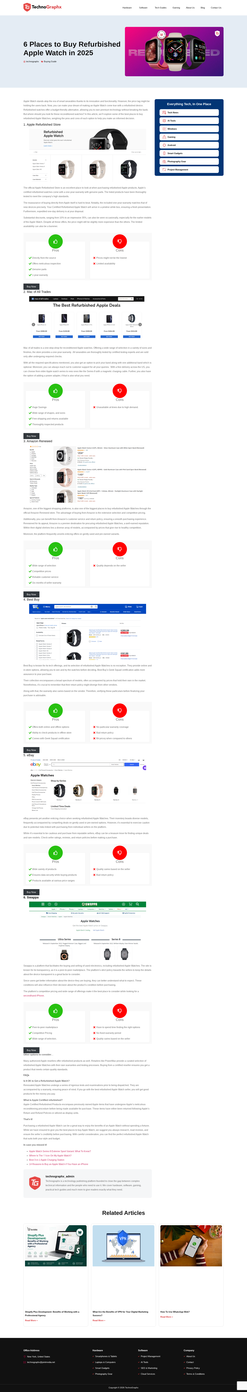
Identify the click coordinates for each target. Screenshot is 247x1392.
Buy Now (31, 286)
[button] (127, 7)
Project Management (178, 169)
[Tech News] (164, 112)
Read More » (31, 1320)
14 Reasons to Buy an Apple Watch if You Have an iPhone (58, 1164)
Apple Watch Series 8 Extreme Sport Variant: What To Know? (60, 1151)
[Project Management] (164, 169)
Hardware (127, 7)
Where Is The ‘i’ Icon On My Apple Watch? (50, 1155)
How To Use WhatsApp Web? (175, 1312)
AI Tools (172, 120)
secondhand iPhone (33, 995)
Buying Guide (50, 61)
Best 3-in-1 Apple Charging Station (46, 1160)
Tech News (173, 112)
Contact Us (216, 7)
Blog (203, 7)
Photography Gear (177, 161)
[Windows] (164, 129)
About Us (190, 7)
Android (172, 145)
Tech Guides (161, 7)
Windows (172, 129)
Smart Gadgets (175, 153)
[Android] (164, 145)
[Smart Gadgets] (164, 153)
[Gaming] (164, 137)
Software (143, 7)
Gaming (176, 7)
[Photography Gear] (164, 161)
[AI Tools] (164, 120)
